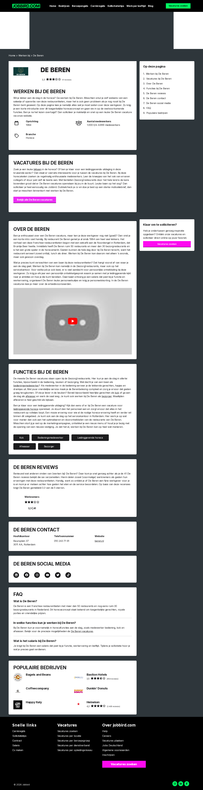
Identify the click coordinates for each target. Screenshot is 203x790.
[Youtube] (47, 575)
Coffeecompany (37, 688)
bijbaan (37, 169)
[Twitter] (58, 575)
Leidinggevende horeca (90, 437)
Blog (150, 5)
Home (52, 5)
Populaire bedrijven (157, 112)
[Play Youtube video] (72, 321)
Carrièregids (98, 5)
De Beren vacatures (82, 631)
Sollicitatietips (115, 5)
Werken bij (24, 55)
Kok (21, 437)
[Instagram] (37, 575)
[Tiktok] (68, 575)
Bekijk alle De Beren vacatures (34, 199)
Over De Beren (154, 83)
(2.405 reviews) (103, 706)
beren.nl (99, 540)
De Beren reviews (156, 93)
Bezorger (49, 446)
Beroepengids (80, 5)
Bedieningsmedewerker (50, 437)
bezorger (107, 396)
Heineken (93, 702)
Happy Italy (34, 702)
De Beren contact (156, 98)
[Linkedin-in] (180, 783)
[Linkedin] (16, 575)
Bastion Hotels (97, 674)
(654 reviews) (102, 678)
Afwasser (24, 446)
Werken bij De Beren (157, 73)
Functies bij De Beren (158, 88)
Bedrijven (64, 5)
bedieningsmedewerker (26, 385)
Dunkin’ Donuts (97, 688)
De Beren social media (158, 103)
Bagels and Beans (38, 674)
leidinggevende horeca (25, 409)
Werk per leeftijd (136, 5)
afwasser (31, 396)
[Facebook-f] (186, 783)
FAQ (148, 108)
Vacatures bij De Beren (158, 78)
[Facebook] (26, 575)
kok (117, 392)
